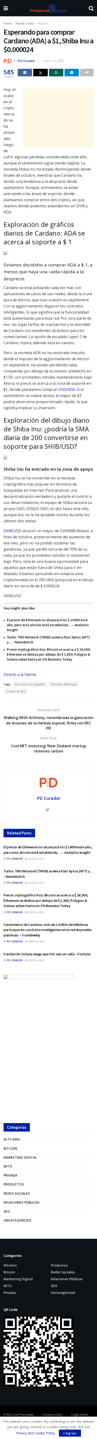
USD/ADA (66, 389)
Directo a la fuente (20, 674)
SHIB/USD (12, 530)
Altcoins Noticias (64, 684)
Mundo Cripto (25, 23)
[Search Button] (91, 8)
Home (8, 23)
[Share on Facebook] (25, 72)
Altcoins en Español (30, 684)
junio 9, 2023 (35, 858)
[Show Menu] (6, 8)
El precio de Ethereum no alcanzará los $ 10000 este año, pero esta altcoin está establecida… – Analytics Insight (48, 625)
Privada (10, 1175)
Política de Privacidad (19, 1414)
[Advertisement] (58, 118)
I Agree (70, 1433)
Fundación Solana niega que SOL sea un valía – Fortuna (47, 954)
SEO (7, 1211)
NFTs (8, 1166)
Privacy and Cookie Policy (35, 1433)
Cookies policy (52, 1414)
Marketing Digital (20, 1157)
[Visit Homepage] (48, 8)
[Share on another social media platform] (86, 72)
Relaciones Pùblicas (21, 1202)
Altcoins (43, 23)
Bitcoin (10, 1148)
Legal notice (79, 1414)
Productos (14, 1184)
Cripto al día (15, 691)
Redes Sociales (17, 1193)
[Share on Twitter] (40, 72)
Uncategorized (17, 1220)
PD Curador (26, 61)
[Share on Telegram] (72, 72)
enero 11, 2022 (53, 61)
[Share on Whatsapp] (56, 72)
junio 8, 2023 (35, 941)
